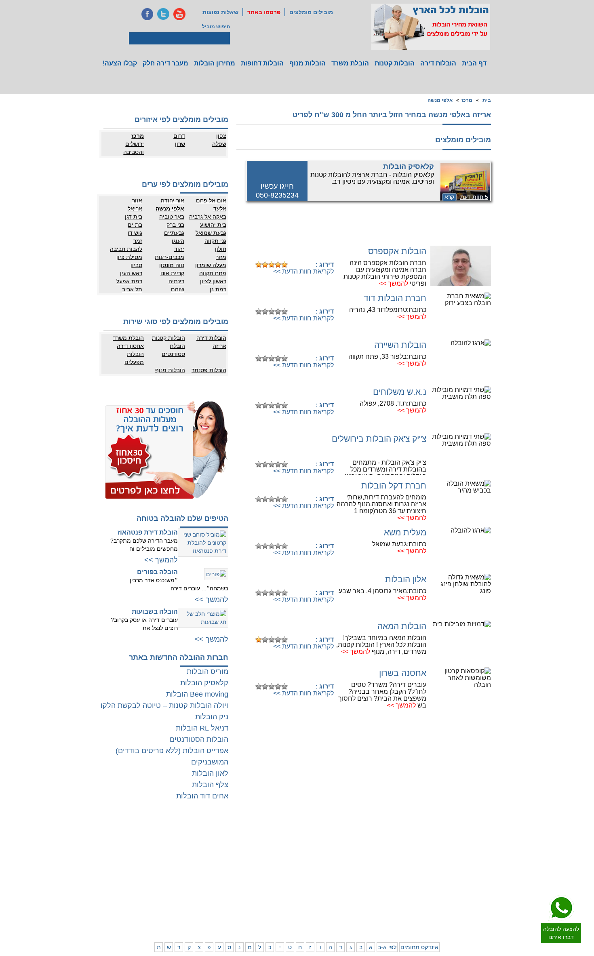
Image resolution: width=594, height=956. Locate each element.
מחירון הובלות (214, 63)
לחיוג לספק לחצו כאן (293, 252)
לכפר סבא (352, 841)
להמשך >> (393, 283)
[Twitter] (163, 14)
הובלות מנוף (307, 63)
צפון (221, 136)
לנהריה (388, 880)
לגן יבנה (283, 858)
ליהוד (461, 866)
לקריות (356, 872)
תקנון (150, 841)
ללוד (286, 841)
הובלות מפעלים (134, 358)
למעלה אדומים (451, 912)
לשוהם (252, 850)
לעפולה (355, 880)
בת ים (135, 224)
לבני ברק (490, 850)
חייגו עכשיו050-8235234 (277, 190)
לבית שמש (456, 904)
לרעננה (387, 850)
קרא (449, 197)
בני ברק (175, 224)
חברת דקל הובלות (393, 485)
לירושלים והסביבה (490, 908)
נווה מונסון (171, 265)
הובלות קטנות (395, 63)
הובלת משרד (350, 63)
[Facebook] (147, 14)
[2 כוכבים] (265, 264)
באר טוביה (171, 216)
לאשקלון (250, 880)
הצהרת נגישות (172, 850)
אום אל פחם (211, 200)
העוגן (178, 241)
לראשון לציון (454, 850)
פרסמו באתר (263, 12)
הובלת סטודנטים (173, 350)
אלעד (219, 208)
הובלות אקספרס (397, 251)
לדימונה (251, 888)
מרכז (466, 100)
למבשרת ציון (486, 920)
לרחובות (283, 833)
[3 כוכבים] (271, 264)
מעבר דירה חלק (165, 63)
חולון (220, 249)
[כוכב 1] (258, 264)
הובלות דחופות (262, 63)
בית (486, 100)
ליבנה (253, 841)
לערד (254, 896)
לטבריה (355, 896)
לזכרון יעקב (384, 896)
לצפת (357, 904)
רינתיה (176, 281)
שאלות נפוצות (220, 12)
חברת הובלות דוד (395, 298)
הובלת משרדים (139, 880)
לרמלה (252, 833)
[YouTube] (179, 14)
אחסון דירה (130, 346)
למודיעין (491, 882)
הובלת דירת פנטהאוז (148, 532)
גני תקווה (215, 241)
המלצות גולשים (171, 833)
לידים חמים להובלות (167, 923)
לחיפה (388, 872)
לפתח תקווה (454, 841)
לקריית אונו (455, 874)
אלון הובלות (405, 579)
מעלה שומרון (210, 265)
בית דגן (133, 216)
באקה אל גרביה (207, 216)
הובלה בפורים (157, 572)
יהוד (179, 249)
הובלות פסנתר (209, 370)
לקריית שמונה (381, 912)
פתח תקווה (212, 273)
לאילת (285, 904)
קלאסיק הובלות (408, 166)
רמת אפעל (129, 281)
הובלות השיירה (400, 345)
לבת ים (460, 858)
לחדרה (388, 888)
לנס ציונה (281, 850)
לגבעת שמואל (485, 874)
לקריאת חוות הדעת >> (303, 271)
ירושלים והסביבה (133, 148)
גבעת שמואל (211, 233)
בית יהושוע (213, 224)
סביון (136, 265)
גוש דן (135, 233)
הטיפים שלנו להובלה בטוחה (182, 518)
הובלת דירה (175, 872)
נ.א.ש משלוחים (399, 391)
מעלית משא (405, 532)
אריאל (135, 208)
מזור (221, 257)
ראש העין (131, 273)
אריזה (219, 346)
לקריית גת (281, 888)
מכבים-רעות (169, 257)
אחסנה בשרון (402, 673)
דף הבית (474, 63)
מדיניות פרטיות (172, 841)
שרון (180, 144)
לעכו (358, 888)
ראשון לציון (213, 281)
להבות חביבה (126, 249)
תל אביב (132, 289)
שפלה (219, 144)
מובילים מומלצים (311, 12)
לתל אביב (489, 833)
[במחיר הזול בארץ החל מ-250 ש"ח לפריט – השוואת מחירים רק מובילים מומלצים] (430, 27)
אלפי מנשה (440, 100)
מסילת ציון (129, 257)
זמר (137, 241)
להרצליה (354, 833)
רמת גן (218, 289)
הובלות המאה (401, 626)
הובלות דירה (438, 63)
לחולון (493, 858)
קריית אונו (172, 273)
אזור (137, 200)
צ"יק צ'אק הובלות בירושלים (379, 438)
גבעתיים (174, 233)
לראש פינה (352, 912)
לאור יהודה (488, 866)
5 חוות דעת (474, 197)
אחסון (149, 872)
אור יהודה (172, 200)
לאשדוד (283, 880)
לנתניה (388, 833)
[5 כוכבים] (284, 264)
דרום (179, 136)
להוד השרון (351, 850)
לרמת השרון (383, 841)
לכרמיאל (386, 904)
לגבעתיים (489, 841)
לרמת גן (459, 833)
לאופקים (282, 896)
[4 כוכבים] (278, 264)
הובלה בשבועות (155, 611)
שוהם (177, 289)
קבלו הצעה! (120, 63)
